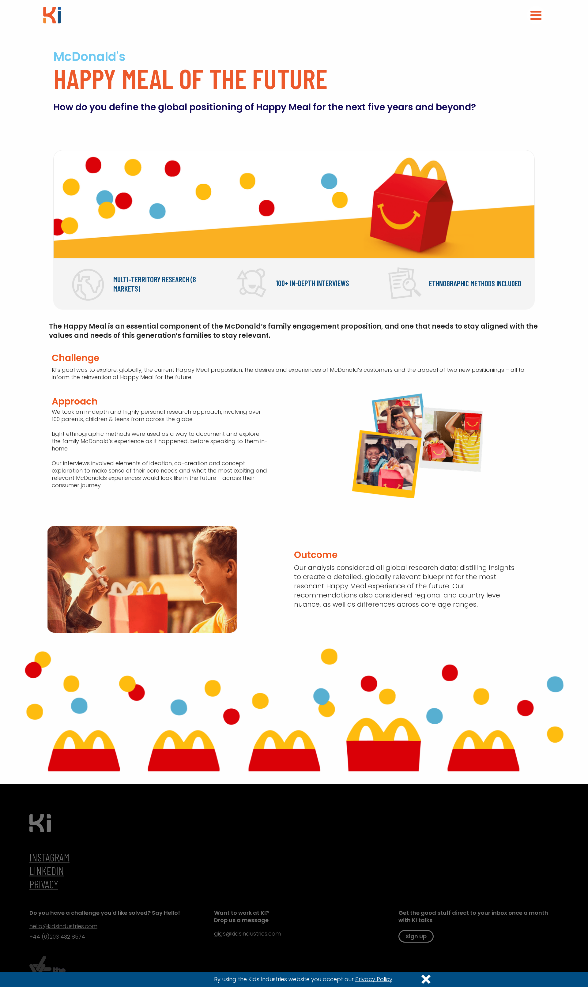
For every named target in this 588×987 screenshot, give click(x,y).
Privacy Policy (373, 979)
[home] (52, 15)
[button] (536, 15)
